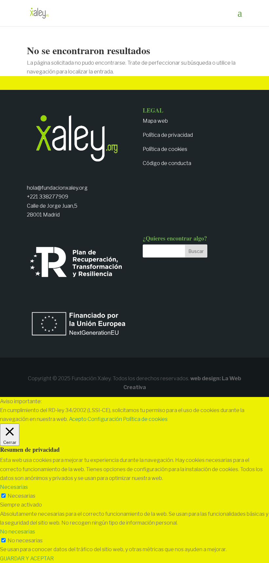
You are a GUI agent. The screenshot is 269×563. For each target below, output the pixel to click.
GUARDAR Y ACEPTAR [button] (27, 558)
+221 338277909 (47, 197)
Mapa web (155, 121)
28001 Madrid (43, 215)
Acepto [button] (78, 419)
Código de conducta (167, 163)
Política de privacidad (168, 135)
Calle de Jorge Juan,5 (52, 206)
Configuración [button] (105, 419)
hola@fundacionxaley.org (57, 188)
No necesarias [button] (17, 532)
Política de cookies (165, 149)
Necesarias (21, 496)
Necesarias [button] (14, 487)
